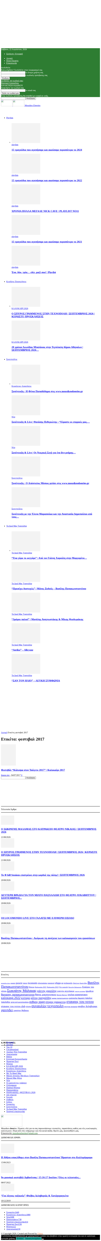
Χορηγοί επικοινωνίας (15, 1111)
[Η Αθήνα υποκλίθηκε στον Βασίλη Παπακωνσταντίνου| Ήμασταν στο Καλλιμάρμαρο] (7, 1152)
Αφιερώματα (11, 1054)
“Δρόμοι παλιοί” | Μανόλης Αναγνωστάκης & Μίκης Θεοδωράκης (47, 619)
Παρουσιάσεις (12, 1090)
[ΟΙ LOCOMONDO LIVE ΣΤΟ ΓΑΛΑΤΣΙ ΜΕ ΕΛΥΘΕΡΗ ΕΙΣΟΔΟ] (7, 913)
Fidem (40, 1233)
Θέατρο (31, 987)
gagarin (13, 983)
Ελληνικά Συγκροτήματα (16, 1059)
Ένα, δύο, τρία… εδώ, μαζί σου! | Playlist (34, 272)
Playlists (9, 118)
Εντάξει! (20, 1239)
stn (62, 983)
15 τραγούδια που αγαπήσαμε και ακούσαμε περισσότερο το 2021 (47, 241)
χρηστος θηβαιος (21, 1010)
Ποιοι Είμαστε (12, 61)
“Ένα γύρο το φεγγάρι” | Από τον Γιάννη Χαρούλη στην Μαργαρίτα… (49, 558)
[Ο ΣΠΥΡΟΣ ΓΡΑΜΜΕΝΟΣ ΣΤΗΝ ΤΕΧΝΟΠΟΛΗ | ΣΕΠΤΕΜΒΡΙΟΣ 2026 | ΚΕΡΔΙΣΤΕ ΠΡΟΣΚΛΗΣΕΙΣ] (26, 306)
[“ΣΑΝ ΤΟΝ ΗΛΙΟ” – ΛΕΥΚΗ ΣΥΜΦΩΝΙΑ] (26, 673)
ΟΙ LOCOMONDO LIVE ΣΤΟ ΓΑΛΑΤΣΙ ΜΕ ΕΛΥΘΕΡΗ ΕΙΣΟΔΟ (37, 918)
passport (51, 983)
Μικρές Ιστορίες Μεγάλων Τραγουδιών (23, 1076)
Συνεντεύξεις (11, 359)
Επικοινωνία (11, 63)
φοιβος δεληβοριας (87, 1006)
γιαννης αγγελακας (65, 991)
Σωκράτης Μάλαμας (21, 991)
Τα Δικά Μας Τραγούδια (16, 526)
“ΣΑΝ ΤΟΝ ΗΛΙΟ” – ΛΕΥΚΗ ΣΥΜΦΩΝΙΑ (36, 680)
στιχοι (28, 1006)
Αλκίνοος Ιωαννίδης (80, 983)
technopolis (68, 983)
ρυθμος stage (37, 1001)
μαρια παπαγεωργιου (60, 998)
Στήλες (9, 1102)
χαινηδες (7, 1010)
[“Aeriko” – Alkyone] (26, 642)
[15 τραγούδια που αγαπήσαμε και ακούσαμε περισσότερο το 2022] (26, 173)
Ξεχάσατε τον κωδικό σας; (12, 81)
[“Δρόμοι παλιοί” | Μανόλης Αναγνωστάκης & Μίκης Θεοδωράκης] (26, 612)
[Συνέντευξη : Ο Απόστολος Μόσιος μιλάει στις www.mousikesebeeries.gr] (26, 476)
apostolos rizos (5, 983)
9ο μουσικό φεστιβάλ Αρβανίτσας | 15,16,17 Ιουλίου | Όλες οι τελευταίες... (41, 1177)
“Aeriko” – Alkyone (22, 650)
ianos (25, 983)
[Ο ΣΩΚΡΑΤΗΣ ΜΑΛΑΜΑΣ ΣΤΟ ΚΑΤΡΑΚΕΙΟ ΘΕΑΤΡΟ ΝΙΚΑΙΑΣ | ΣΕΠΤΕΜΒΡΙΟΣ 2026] (7, 824)
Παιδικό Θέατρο (13, 1087)
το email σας (30, 90)
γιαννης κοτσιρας (80, 991)
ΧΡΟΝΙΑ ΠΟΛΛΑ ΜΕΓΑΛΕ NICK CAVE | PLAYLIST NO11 (45, 211)
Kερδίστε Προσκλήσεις (16, 281)
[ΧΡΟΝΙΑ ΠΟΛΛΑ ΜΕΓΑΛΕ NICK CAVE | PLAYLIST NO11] (26, 203)
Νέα (13, 417)
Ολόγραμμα (11, 1085)
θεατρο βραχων (62, 995)
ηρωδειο (90, 991)
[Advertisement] (50, 703)
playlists (15, 145)
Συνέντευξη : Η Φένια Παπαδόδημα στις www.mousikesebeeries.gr (47, 391)
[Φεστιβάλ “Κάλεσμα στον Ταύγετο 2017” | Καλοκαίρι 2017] (8, 765)
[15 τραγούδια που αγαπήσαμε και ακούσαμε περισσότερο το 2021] (26, 234)
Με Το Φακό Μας (13, 1073)
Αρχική (9, 58)
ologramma (42, 983)
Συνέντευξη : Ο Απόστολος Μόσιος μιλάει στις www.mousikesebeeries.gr (50, 483)
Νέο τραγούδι (63, 987)
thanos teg (5, 775)
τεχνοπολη (55, 1006)
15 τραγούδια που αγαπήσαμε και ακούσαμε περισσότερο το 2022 (47, 180)
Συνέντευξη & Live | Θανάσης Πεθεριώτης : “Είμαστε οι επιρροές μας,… (51, 422)
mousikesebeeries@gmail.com (25, 1133)
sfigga (58, 983)
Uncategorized (12, 1049)
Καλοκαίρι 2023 (53, 987)
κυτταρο (25, 997)
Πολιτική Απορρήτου (10, 83)
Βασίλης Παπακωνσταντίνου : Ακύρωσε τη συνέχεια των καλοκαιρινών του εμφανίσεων (48, 938)
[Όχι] (43, 1239)
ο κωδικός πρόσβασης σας (36, 75)
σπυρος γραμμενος (55, 1001)
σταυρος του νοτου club (13, 1006)
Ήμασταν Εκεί (12, 1061)
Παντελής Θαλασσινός (75, 987)
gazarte (19, 983)
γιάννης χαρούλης (47, 990)
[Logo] (7, 105)
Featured (10, 1042)
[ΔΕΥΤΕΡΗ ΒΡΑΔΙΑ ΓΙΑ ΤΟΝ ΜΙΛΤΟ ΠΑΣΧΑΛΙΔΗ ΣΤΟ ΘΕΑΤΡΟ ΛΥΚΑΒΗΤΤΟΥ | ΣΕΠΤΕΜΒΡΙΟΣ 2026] (7, 890)
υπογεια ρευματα (70, 1006)
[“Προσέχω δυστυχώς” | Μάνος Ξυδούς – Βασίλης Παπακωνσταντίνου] (26, 581)
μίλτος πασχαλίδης (41, 997)
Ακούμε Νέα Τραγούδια (16, 1052)
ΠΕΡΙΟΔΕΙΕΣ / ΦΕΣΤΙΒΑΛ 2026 (20, 1092)
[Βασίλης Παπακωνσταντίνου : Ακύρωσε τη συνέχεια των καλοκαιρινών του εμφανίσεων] (7, 933)
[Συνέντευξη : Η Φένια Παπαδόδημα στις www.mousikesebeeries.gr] (26, 384)
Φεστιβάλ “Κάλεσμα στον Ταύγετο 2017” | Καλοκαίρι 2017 (33, 770)
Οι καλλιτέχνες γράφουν (16, 1083)
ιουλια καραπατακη (77, 994)
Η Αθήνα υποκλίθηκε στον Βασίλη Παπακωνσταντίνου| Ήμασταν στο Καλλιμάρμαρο (46, 1157)
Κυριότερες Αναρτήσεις (21, 386)
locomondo (32, 983)
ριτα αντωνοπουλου (20, 1002)
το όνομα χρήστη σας (34, 72)
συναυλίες (39, 1006)
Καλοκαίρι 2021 (41, 987)
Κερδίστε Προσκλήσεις (16, 1068)
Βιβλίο (9, 1057)
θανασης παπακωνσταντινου (18, 994)
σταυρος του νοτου (80, 1002)
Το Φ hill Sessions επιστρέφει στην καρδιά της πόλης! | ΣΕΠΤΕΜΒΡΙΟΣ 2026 (43, 875)
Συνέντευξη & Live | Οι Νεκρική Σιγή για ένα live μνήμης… (44, 452)
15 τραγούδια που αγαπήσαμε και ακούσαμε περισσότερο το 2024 (47, 149)
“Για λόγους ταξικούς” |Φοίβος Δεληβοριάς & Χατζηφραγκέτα (35, 1195)
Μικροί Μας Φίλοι (14, 1078)
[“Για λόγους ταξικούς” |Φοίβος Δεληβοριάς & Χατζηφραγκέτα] (7, 1190)
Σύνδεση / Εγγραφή (14, 54)
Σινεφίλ (9, 1097)
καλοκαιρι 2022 (11, 997)
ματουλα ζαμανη (77, 998)
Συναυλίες (10, 1104)
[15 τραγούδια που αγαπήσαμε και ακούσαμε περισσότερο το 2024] (26, 142)
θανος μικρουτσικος (45, 994)
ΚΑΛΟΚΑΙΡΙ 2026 (20, 308)
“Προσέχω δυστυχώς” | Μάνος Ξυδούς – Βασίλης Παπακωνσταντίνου (49, 588)
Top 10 (9, 1047)
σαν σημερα (11, 1095)
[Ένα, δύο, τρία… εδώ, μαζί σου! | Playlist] (26, 265)
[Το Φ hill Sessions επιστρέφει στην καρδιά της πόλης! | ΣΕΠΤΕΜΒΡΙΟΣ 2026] (7, 870)
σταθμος (9, 1099)
